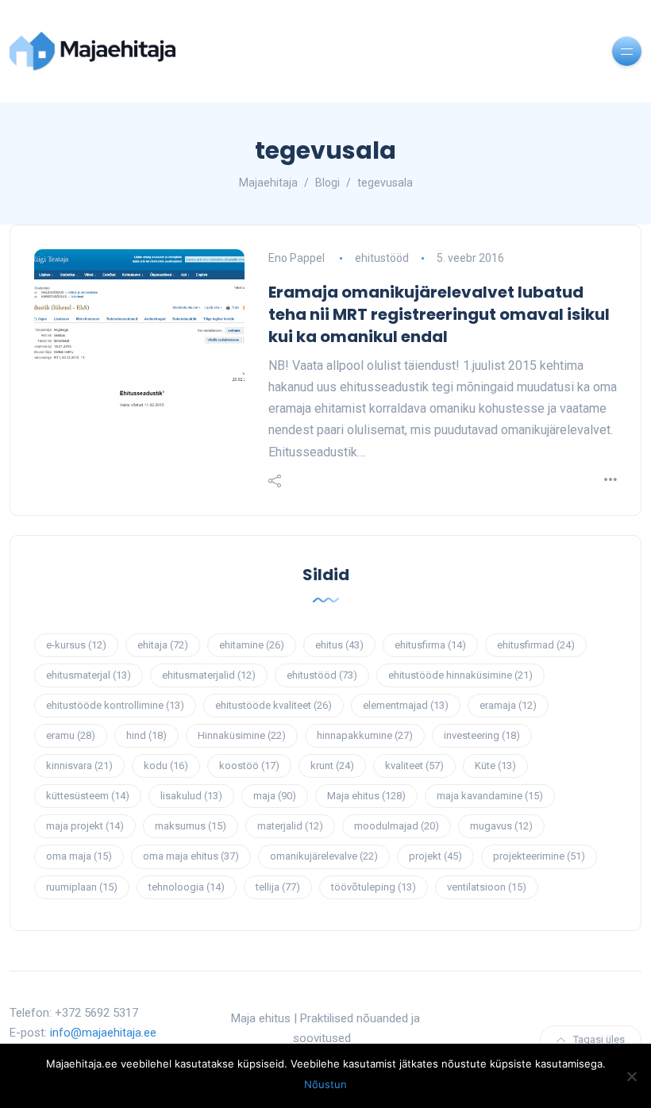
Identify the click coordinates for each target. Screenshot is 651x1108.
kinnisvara (79, 765)
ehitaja (162, 645)
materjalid (290, 826)
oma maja (79, 856)
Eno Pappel (296, 258)
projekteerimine (539, 856)
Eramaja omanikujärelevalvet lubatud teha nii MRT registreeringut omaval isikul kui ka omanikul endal (439, 314)
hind (146, 735)
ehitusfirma (430, 645)
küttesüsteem (87, 796)
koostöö (249, 765)
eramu (70, 735)
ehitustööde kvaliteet (273, 705)
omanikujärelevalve (324, 856)
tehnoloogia (186, 887)
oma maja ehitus (191, 856)
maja (274, 796)
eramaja (508, 705)
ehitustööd (382, 258)
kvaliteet (414, 765)
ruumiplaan (81, 887)
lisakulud (191, 796)
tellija (278, 887)
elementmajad (406, 705)
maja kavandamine (490, 796)
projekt (435, 856)
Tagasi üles (599, 1039)
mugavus (501, 826)
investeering (482, 735)
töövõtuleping (373, 887)
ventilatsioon (486, 887)
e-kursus (76, 645)
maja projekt (85, 826)
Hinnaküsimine (242, 735)
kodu (166, 765)
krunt (332, 765)
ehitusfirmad (536, 645)
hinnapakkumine (365, 735)
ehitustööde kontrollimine (115, 705)
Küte (495, 765)
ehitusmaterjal (88, 675)
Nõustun (325, 1084)
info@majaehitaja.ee (103, 1032)
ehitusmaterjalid (209, 675)
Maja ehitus (366, 796)
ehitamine (251, 645)
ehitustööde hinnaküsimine (460, 675)
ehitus (339, 645)
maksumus (190, 826)
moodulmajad (396, 826)
